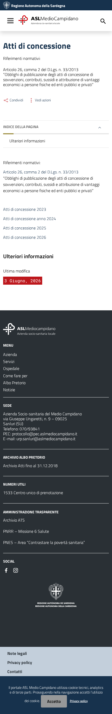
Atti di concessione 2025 (24, 228)
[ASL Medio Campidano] (6, 5)
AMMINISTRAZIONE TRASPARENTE (31, 511)
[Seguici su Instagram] (16, 570)
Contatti (14, 671)
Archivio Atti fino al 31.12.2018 (30, 466)
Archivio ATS (14, 520)
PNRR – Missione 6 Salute (26, 531)
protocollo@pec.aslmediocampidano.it (44, 434)
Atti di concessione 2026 (24, 237)
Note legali (17, 653)
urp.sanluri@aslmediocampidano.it (46, 439)
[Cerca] (103, 21)
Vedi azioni (42, 100)
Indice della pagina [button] (20, 126)
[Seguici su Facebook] (6, 570)
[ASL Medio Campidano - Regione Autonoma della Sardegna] (29, 328)
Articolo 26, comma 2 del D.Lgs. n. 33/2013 (40, 172)
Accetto (54, 701)
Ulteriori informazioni (27, 141)
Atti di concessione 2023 (24, 209)
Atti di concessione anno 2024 (29, 218)
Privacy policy (19, 662)
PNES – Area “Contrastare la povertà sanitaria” (44, 542)
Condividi (16, 100)
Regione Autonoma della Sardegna (38, 6)
